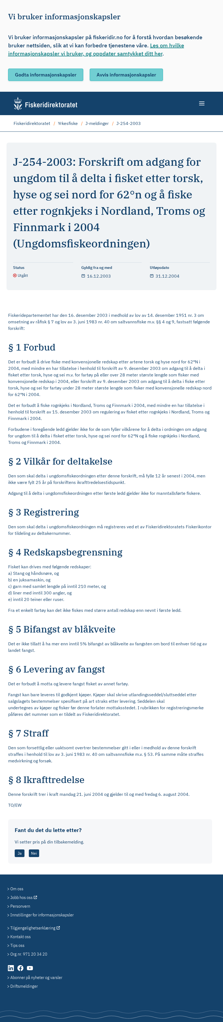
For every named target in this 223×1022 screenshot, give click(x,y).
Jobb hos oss (21, 897)
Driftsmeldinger (24, 986)
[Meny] (202, 103)
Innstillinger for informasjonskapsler (42, 914)
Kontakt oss (20, 936)
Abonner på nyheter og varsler (36, 977)
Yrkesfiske (68, 123)
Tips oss (17, 945)
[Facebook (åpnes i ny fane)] (21, 971)
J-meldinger (97, 123)
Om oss (16, 888)
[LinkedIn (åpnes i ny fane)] (11, 971)
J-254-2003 (128, 123)
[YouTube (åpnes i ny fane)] (30, 971)
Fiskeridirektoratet (32, 123)
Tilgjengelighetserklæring (32, 928)
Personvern (20, 906)
